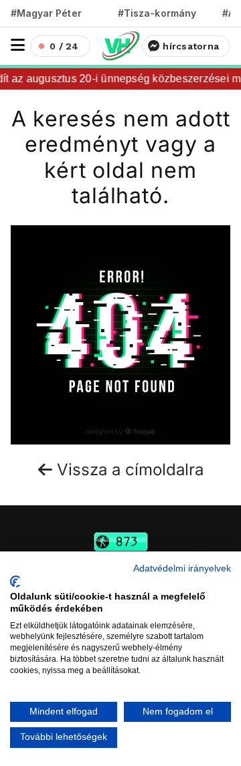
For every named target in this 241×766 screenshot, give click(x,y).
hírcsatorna (191, 46)
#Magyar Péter (46, 13)
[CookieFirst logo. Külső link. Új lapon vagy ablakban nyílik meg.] (15, 582)
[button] (18, 45)
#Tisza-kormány (157, 13)
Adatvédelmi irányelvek (182, 568)
